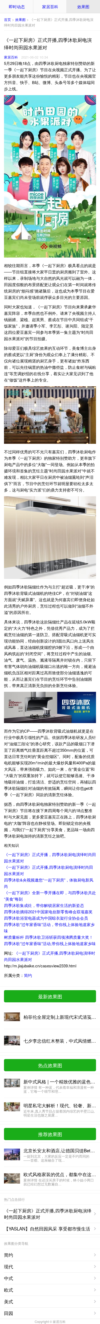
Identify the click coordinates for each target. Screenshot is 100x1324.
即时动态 (17, 6)
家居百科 (50, 6)
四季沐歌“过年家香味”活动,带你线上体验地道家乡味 (50, 943)
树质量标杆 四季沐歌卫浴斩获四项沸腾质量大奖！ (48, 937)
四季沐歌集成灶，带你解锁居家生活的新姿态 (44, 905)
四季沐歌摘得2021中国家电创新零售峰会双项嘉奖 (48, 911)
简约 (28, 975)
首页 (7, 19)
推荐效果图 (50, 1134)
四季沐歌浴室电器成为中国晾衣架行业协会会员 (46, 918)
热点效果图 (50, 1065)
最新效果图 (50, 996)
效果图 (83, 6)
